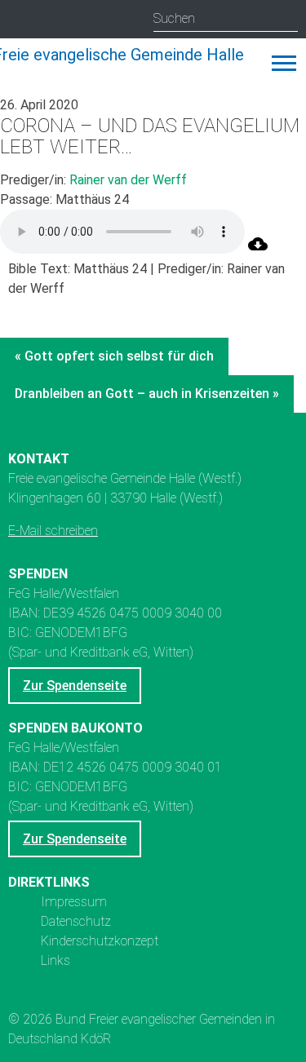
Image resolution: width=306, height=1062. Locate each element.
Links (55, 960)
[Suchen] (285, 19)
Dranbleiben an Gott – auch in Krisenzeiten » (147, 393)
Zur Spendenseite (74, 685)
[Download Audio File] (258, 249)
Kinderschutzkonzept (99, 941)
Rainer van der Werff (128, 180)
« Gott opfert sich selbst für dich (114, 356)
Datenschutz (76, 921)
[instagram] (22, 20)
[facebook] (86, 20)
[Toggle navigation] (284, 63)
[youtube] (54, 20)
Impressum (74, 901)
